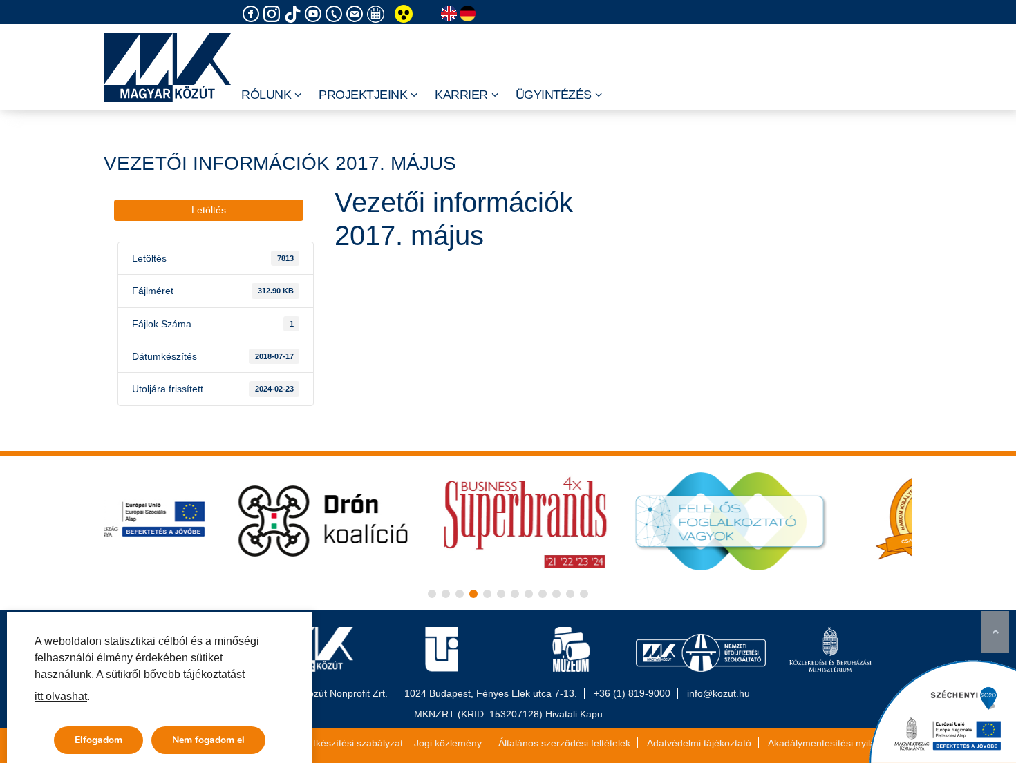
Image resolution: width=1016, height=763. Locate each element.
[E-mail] (356, 14)
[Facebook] (253, 14)
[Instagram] (273, 14)
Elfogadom (98, 739)
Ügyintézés (554, 95)
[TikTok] (294, 14)
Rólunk (266, 95)
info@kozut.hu (718, 693)
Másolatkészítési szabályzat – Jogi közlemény (381, 742)
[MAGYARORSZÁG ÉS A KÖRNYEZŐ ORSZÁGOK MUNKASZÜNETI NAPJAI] (377, 14)
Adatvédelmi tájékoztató (699, 742)
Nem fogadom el (208, 739)
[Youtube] (315, 14)
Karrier (461, 95)
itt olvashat (61, 696)
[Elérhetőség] (336, 14)
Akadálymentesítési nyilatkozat (835, 742)
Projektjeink (363, 95)
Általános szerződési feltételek (564, 742)
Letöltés (208, 209)
